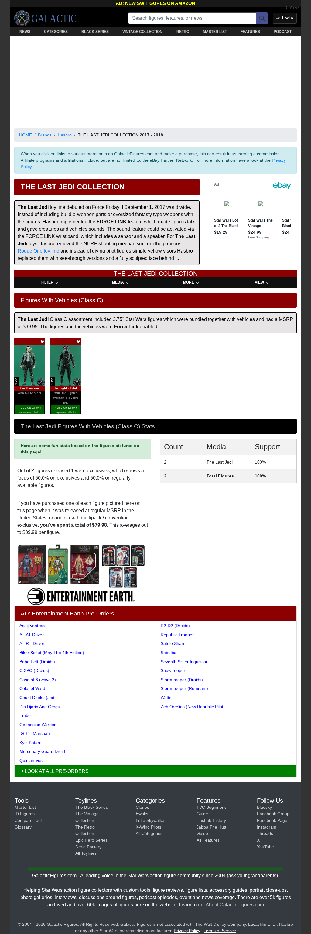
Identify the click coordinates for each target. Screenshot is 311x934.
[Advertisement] (155, 80)
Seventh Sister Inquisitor (184, 661)
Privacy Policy (187, 930)
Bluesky (264, 807)
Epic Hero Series (91, 840)
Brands (45, 135)
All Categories (149, 833)
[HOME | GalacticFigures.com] (47, 18)
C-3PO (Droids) (34, 670)
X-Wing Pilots (148, 827)
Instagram (266, 827)
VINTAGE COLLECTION (142, 31)
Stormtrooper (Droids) (182, 679)
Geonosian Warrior (37, 724)
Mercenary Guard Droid (42, 751)
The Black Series (91, 807)
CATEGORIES (56, 31)
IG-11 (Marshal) (34, 733)
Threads (265, 833)
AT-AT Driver (31, 634)
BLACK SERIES (95, 31)
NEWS (24, 31)
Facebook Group (273, 813)
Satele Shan (172, 643)
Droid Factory (88, 846)
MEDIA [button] (118, 282)
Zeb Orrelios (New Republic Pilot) (193, 706)
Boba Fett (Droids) (37, 661)
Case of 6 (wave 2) (37, 679)
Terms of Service (220, 930)
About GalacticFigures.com (235, 904)
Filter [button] (47, 282)
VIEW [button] (259, 282)
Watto (166, 697)
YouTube (265, 846)
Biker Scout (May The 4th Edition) (51, 652)
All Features (208, 840)
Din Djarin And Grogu (39, 706)
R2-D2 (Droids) (175, 625)
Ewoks (142, 813)
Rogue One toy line (38, 250)
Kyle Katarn (30, 742)
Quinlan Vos (31, 760)
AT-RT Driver (31, 643)
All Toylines (86, 853)
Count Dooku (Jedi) (38, 697)
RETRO (182, 31)
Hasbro (65, 135)
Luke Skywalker (151, 820)
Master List (25, 807)
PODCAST (283, 31)
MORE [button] (188, 282)
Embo (25, 715)
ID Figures (25, 813)
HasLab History (211, 820)
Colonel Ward (32, 688)
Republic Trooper (177, 634)
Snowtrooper (173, 670)
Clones (142, 807)
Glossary (23, 827)
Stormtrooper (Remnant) (184, 688)
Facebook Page (272, 820)
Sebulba (168, 652)
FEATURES (250, 31)
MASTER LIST (215, 31)
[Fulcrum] (293, 8)
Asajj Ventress (32, 625)
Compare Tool (28, 820)
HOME (25, 135)
